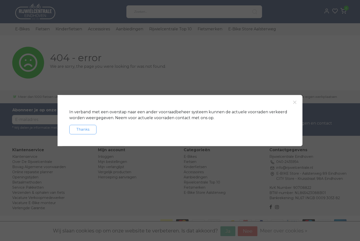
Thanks (82, 129)
